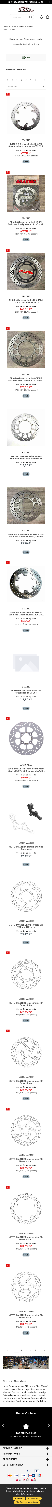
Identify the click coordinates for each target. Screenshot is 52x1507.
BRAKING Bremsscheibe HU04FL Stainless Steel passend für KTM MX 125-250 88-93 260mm (26, 223)
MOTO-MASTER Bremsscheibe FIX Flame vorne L (26, 1160)
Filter (27, 57)
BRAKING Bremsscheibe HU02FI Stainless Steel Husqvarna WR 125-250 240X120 (26, 145)
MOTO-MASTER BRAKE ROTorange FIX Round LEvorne (26, 926)
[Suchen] (31, 17)
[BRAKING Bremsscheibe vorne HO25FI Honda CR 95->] (26, 662)
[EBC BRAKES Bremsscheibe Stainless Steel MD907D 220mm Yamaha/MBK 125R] (26, 740)
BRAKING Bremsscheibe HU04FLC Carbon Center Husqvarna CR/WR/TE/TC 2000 (26, 301)
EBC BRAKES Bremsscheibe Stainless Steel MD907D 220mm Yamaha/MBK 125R (26, 770)
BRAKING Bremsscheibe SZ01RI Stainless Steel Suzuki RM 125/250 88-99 (26, 613)
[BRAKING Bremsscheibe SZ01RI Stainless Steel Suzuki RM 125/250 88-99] (26, 584)
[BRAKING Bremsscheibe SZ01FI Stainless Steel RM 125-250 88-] (26, 427)
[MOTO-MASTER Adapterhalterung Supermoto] (26, 818)
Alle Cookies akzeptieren (27, 1502)
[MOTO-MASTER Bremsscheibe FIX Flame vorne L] (26, 1130)
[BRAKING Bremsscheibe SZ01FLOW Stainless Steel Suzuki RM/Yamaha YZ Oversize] (26, 505)
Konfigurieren (34, 1498)
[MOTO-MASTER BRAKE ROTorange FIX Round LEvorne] (26, 896)
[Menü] (3, 17)
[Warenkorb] (47, 17)
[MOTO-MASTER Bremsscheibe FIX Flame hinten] (26, 974)
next (48, 2)
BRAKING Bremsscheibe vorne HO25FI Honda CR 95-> (26, 692)
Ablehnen (19, 1498)
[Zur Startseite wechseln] (26, 9)
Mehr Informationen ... (26, 1494)
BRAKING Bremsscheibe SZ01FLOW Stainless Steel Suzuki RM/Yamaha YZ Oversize (26, 535)
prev (4, 2)
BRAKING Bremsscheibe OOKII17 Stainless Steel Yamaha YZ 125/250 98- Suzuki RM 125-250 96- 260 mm (26, 379)
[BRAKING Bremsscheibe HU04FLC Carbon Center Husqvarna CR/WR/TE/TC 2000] (26, 271)
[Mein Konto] (41, 17)
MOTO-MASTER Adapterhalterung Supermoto (26, 848)
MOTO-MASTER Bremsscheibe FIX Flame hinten (26, 1004)
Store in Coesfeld (14, 1381)
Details (26, 162)
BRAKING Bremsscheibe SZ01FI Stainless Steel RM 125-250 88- (26, 457)
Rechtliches (10, 1459)
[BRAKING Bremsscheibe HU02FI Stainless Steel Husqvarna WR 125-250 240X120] (26, 115)
